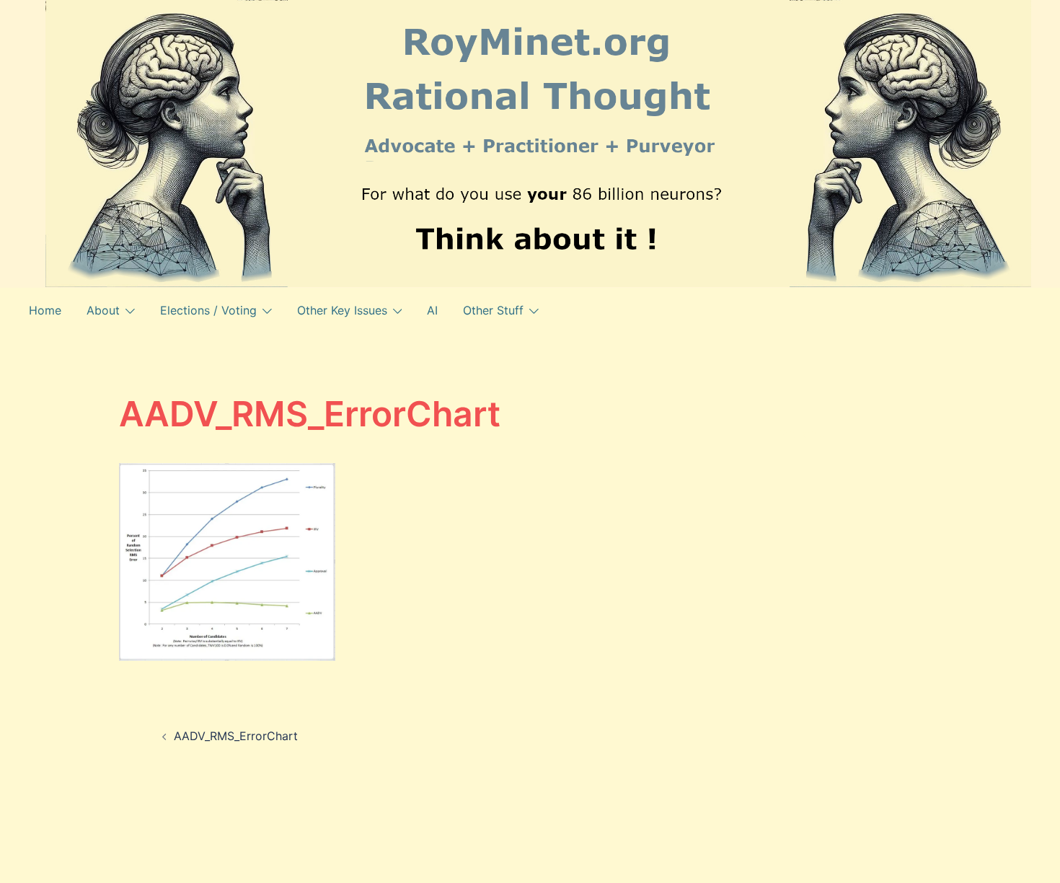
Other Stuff (493, 310)
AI (432, 310)
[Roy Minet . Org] (538, 142)
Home (45, 310)
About (103, 310)
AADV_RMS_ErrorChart (236, 736)
